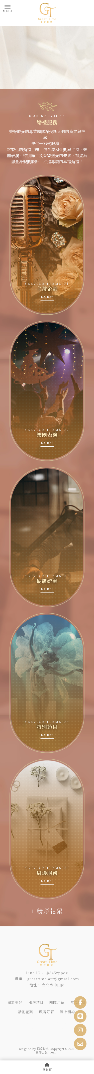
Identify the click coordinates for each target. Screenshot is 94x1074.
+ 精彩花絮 (47, 910)
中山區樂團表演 (47, 1027)
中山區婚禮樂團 (56, 1022)
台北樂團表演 (25, 1027)
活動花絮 (25, 1011)
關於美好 (15, 1002)
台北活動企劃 (69, 1027)
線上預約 (67, 1011)
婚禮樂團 (17, 1022)
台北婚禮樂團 (34, 1022)
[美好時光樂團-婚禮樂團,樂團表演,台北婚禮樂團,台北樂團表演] (47, 13)
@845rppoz (57, 972)
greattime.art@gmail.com (53, 978)
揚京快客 (43, 1048)
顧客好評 (46, 1011)
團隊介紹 (56, 1002)
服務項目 (36, 1002)
